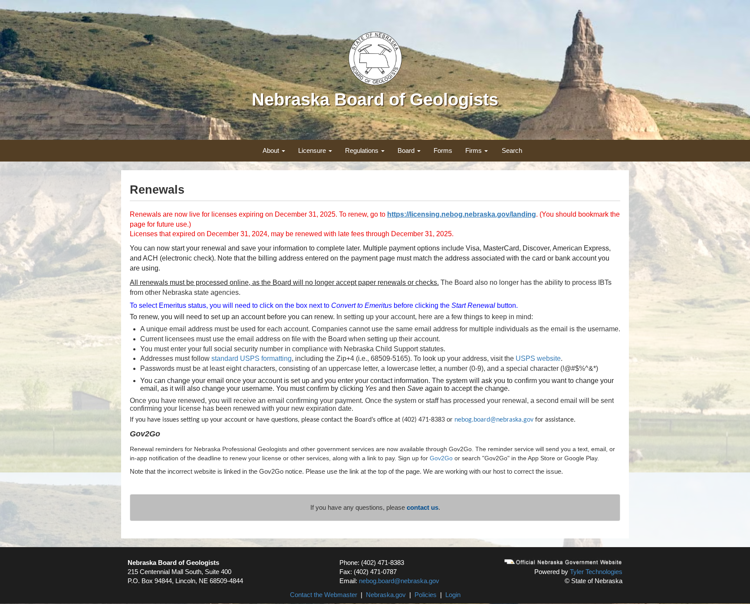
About (272, 150)
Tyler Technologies (596, 571)
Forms (443, 150)
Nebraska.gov (386, 594)
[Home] (375, 57)
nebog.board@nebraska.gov (399, 580)
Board (407, 150)
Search (512, 150)
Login (453, 594)
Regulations (362, 150)
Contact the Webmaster (323, 594)
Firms (474, 150)
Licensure (313, 150)
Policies (425, 594)
